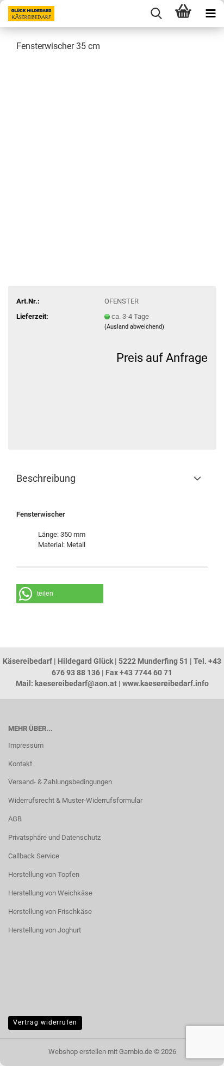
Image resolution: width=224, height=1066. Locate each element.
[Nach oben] (30, 1049)
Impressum (25, 745)
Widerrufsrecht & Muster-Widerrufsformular (75, 800)
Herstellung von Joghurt (44, 930)
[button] (59, 593)
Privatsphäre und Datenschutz (54, 837)
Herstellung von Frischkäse (50, 911)
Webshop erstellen (77, 1051)
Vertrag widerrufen (45, 1022)
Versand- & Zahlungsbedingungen (60, 782)
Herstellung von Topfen (43, 874)
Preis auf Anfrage (162, 358)
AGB (15, 819)
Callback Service (33, 856)
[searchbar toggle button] (156, 13)
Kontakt (20, 764)
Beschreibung (46, 478)
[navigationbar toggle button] (210, 13)
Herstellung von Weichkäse (50, 893)
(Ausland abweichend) (134, 326)
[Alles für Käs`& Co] (27, 13)
